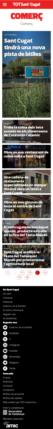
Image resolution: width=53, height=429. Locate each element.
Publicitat (8, 302)
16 (27, 277)
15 (19, 277)
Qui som (7, 293)
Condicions (8, 390)
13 (37, 272)
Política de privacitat (13, 394)
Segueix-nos (9, 314)
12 (30, 272)
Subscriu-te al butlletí (14, 306)
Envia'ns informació (13, 310)
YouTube (13, 350)
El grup (6, 377)
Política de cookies (12, 398)
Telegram (14, 362)
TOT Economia (10, 34)
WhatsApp (14, 356)
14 (45, 272)
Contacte (8, 297)
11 (22, 272)
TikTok (12, 368)
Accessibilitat (10, 318)
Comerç (7, 123)
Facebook (14, 333)
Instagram (14, 345)
